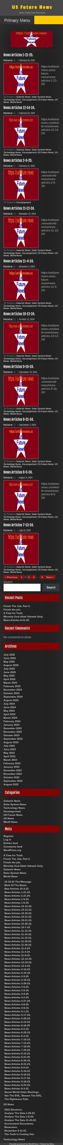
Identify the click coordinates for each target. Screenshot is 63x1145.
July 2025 (9, 668)
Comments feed (13, 846)
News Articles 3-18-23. (17, 979)
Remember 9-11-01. (15, 1130)
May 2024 (9, 710)
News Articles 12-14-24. (19, 108)
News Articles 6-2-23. (16, 1029)
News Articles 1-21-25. (18, 55)
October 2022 (11, 777)
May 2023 (9, 752)
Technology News (12, 100)
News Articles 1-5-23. (16, 899)
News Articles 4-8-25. (16, 1004)
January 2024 (11, 724)
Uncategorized (29, 100)
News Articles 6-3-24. (16, 1036)
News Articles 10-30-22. (18, 923)
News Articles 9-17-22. (17, 1078)
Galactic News (23, 97)
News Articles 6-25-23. (17, 1032)
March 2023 (10, 759)
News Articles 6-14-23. (17, 1022)
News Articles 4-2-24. (16, 997)
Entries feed (11, 843)
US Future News (32, 7)
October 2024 (11, 693)
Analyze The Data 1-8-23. (19, 1116)
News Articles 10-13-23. (18, 909)
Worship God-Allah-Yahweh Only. (23, 616)
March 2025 (10, 682)
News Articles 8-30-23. (17, 1060)
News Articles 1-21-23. (17, 892)
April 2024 (9, 714)
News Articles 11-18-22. (18, 941)
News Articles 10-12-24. (19, 314)
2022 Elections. (13, 1109)
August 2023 (11, 742)
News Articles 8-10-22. (17, 1053)
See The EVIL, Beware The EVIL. (23, 1095)
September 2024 (13, 696)
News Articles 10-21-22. (18, 916)
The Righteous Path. (16, 1099)
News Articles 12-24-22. (18, 962)
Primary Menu (17, 20)
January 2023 (11, 766)
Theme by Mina (47, 1144)
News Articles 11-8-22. (17, 955)
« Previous (11, 577)
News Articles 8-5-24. (18, 472)
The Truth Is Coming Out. (19, 1134)
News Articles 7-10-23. (17, 1039)
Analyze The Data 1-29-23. (19, 1113)
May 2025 (9, 675)
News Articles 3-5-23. (16, 986)
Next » (50, 577)
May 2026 (9, 661)
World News (16, 102)
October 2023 (11, 735)
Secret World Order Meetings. (21, 1092)
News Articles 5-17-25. (17, 1015)
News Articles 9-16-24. (19, 366)
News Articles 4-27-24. (17, 1000)
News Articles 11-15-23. (18, 937)
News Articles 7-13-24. (19, 525)
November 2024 (13, 689)
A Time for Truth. (13, 613)
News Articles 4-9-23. (16, 1007)
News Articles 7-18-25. (17, 1046)
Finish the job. (12, 609)
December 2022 (13, 770)
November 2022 (13, 773)
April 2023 (9, 756)
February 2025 (12, 686)
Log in (7, 839)
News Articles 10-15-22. (18, 913)
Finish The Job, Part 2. (17, 606)
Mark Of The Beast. (15, 885)
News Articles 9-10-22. (17, 1071)
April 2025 (9, 679)
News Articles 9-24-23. (17, 1085)
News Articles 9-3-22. (16, 1088)
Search (8, 581)
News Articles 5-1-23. (16, 1011)
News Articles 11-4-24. (19, 261)
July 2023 (9, 745)
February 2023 (12, 763)
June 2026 (10, 658)
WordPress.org (12, 850)
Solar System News (41, 97)
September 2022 (13, 780)
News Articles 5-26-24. (17, 1018)
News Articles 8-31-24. (19, 419)
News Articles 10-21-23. (18, 920)
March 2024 (10, 717)
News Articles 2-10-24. (17, 972)
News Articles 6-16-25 (17, 1025)
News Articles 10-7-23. (17, 927)
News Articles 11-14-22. (18, 934)
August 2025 (11, 665)
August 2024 (11, 700)
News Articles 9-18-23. (17, 1081)
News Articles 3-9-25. (16, 993)
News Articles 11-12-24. (19, 208)
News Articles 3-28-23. (17, 983)
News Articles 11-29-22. (18, 944)
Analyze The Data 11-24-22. (20, 1120)
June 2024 (10, 707)
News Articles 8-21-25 (16, 620)
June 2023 (10, 749)
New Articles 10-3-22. (16, 888)
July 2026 (9, 654)
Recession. (11, 1127)
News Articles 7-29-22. (17, 1050)
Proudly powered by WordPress (23, 1144)
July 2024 (9, 703)
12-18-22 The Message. (18, 881)
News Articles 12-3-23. (17, 965)
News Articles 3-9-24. (16, 990)
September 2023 (13, 738)
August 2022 (11, 784)
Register (8, 836)
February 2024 (12, 721)
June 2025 (10, 672)
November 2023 (13, 731)
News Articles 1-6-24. (16, 902)
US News (9, 818)
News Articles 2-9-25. (18, 160)
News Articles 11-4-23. (17, 948)
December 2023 (13, 728)
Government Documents (18, 1123)
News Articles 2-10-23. (17, 969)
